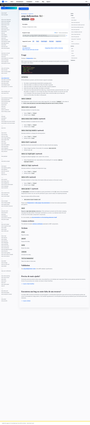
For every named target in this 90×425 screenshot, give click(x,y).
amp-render (4, 229)
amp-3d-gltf (4, 13)
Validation (73, 60)
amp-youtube (4, 300)
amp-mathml (4, 179)
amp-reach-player (5, 224)
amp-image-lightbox (5, 138)
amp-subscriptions (5, 256)
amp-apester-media (5, 41)
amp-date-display (5, 81)
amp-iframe (4, 133)
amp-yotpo (3, 299)
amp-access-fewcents (6, 19)
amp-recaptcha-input (6, 226)
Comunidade (29, 1)
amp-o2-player (4, 201)
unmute (73, 55)
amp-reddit (3, 227)
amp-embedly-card (5, 91)
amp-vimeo (3, 281)
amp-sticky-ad (4, 251)
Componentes (30, 13)
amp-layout (3, 166)
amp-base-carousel (5, 53)
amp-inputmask (4, 146)
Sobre (11, 1)
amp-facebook (4, 103)
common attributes (37, 224)
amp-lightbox (4, 169)
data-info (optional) (75, 36)
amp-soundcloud (5, 247)
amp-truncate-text (5, 264)
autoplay (73, 17)
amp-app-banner (5, 43)
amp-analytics (4, 36)
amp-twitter (4, 266)
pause (72, 50)
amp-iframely (4, 134)
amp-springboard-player (6, 249)
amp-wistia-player (5, 292)
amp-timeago (4, 262)
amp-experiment (5, 93)
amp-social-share (5, 246)
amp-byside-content (5, 63)
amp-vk (3, 286)
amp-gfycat (3, 118)
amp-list (3, 172)
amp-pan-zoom (4, 211)
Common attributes (75, 43)
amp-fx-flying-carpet (5, 111)
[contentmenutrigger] (79, 14)
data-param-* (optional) (76, 39)
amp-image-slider (5, 139)
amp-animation (4, 39)
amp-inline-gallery (5, 144)
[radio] (58, 32)
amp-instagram (4, 148)
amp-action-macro (5, 29)
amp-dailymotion (5, 78)
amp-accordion (4, 28)
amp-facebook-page (5, 101)
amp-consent (4, 73)
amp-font (3, 106)
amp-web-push (4, 290)
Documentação (19, 1)
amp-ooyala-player (5, 204)
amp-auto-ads (4, 46)
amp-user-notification (6, 271)
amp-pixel (3, 214)
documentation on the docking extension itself (44, 217)
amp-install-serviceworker (7, 149)
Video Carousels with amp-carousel (30, 49)
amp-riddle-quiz (4, 231)
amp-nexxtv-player (5, 196)
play (72, 48)
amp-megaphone (5, 182)
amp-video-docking (5, 275)
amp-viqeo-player (5, 284)
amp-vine (3, 282)
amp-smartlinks (4, 244)
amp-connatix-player (5, 71)
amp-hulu (3, 128)
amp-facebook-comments (7, 98)
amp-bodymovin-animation (7, 58)
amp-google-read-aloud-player (8, 123)
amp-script (3, 236)
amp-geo (3, 116)
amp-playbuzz (4, 216)
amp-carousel (4, 69)
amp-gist (3, 119)
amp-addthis (4, 34)
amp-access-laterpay (5, 21)
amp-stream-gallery (5, 252)
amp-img (3, 141)
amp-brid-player (5, 59)
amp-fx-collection (5, 109)
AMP (57, 32)
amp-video (3, 279)
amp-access (4, 26)
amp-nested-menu (5, 192)
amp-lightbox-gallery (6, 167)
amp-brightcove (4, 61)
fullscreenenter (74, 58)
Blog (43, 1)
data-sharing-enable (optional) (77, 27)
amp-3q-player (4, 14)
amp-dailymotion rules (29, 268)
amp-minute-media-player (7, 184)
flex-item (51, 41)
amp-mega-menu (5, 181)
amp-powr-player (5, 219)
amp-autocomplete (5, 48)
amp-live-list (4, 174)
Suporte (48, 1)
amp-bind (3, 56)
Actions (72, 46)
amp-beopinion (4, 54)
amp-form (3, 108)
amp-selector (4, 237)
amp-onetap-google (5, 202)
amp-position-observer (6, 217)
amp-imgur (3, 143)
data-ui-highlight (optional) (76, 32)
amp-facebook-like (5, 99)
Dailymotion (30, 58)
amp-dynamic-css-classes (7, 86)
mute (72, 53)
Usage (72, 15)
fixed (37, 41)
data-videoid (73, 20)
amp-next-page (4, 194)
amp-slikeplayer (4, 242)
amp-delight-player (5, 84)
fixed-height (44, 41)
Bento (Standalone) (63, 32)
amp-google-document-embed (8, 121)
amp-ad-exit (4, 31)
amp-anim (3, 38)
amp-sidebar (4, 239)
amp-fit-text (3, 104)
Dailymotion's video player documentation (38, 203)
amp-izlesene (4, 151)
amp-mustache (4, 187)
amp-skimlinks (4, 241)
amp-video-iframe (5, 277)
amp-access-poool (5, 23)
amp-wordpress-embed (6, 294)
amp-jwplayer (4, 156)
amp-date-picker (5, 83)
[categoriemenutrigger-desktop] (24, 9)
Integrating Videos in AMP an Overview (54, 48)
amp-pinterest (4, 212)
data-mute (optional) (75, 22)
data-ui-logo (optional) (75, 34)
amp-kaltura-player (5, 161)
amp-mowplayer (4, 186)
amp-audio (3, 44)
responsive (58, 41)
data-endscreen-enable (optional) (77, 24)
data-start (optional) (75, 29)
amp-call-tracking (5, 68)
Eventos (37, 1)
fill (33, 41)
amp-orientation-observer (7, 206)
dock (72, 41)
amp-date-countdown (6, 79)
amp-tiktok (3, 261)
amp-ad (3, 33)
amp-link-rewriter (5, 171)
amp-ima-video (4, 136)
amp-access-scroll (5, 24)
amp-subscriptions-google (7, 254)
